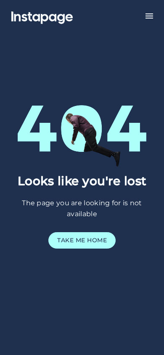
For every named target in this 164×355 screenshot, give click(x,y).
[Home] (52, 15)
